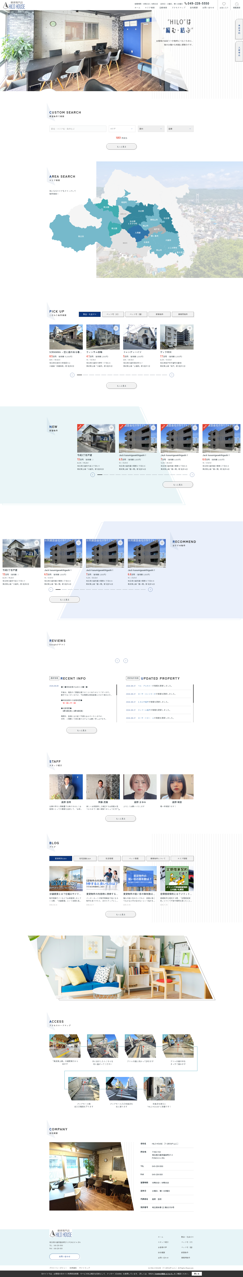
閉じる (196, 1274)
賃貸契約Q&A (61, 858)
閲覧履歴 (236, 7)
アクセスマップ (179, 7)
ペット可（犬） (113, 314)
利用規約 (73, 1268)
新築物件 (159, 314)
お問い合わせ (208, 7)
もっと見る (121, 146)
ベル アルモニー (145, 686)
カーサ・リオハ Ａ (146, 718)
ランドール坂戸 (144, 710)
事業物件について (158, 858)
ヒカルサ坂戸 (143, 702)
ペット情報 (133, 858)
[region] (83, 703)
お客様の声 (162, 1247)
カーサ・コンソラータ (147, 694)
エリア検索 (150, 7)
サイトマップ (84, 1268)
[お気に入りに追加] (79, 328)
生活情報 (109, 858)
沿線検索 (163, 7)
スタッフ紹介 (163, 1242)
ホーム (137, 7)
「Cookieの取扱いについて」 (164, 1274)
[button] (99, 474)
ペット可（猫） (136, 314)
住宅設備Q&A (85, 858)
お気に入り (224, 7)
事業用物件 (183, 314)
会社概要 (194, 7)
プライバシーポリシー (58, 1268)
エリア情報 (182, 858)
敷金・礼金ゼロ (89, 314)
